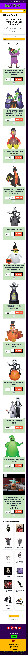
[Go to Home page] (12, 6)
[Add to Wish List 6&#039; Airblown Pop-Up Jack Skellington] (14, 316)
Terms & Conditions (10, 653)
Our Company (14, 647)
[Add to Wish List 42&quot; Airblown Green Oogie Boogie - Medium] (14, 469)
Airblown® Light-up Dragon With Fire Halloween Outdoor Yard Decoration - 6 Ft (14, 191)
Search (6, 39)
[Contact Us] (17, 1)
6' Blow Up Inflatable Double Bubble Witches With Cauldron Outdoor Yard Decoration (14, 113)
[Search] (24, 11)
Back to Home (14, 616)
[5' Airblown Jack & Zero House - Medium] (14, 408)
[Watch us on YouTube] (16, 628)
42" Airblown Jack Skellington (14, 229)
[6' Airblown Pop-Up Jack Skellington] (14, 293)
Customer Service (14, 644)
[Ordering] (14, 1)
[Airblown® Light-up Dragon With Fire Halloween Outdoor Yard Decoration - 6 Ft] (14, 176)
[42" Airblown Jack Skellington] (14, 216)
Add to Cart (18, 79)
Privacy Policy (19, 653)
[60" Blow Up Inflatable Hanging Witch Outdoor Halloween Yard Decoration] (14, 58)
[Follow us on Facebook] (8, 628)
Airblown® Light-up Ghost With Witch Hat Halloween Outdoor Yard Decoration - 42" (14, 268)
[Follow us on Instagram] (12, 628)
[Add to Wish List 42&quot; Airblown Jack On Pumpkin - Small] (14, 392)
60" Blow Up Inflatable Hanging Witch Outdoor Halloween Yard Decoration (14, 73)
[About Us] (11, 1)
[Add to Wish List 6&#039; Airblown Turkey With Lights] (14, 161)
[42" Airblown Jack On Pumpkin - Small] (14, 370)
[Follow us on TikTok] (19, 628)
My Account (14, 649)
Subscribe (14, 636)
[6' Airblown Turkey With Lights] (14, 138)
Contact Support (14, 619)
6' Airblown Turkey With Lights (14, 151)
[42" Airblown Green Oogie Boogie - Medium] (14, 446)
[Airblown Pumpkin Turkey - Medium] (14, 331)
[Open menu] (3, 6)
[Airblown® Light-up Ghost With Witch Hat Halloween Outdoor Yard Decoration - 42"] (14, 253)
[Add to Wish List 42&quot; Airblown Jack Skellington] (14, 237)
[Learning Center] (20, 1)
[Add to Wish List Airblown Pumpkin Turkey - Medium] (14, 354)
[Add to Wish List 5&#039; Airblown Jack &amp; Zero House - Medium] (14, 431)
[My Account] (23, 1)
